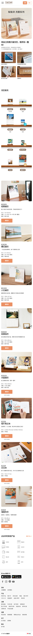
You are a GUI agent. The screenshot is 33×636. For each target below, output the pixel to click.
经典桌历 (5, 206)
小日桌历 (5, 290)
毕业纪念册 (10, 608)
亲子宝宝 (16, 604)
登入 (30, 2)
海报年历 (5, 512)
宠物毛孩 (22, 604)
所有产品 (3, 596)
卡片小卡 (3, 598)
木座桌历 (5, 378)
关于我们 (3, 620)
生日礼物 (10, 604)
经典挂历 (5, 334)
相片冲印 (26, 596)
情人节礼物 (4, 606)
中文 (30, 633)
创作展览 (10, 590)
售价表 (23, 598)
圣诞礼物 (18, 606)
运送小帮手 (16, 598)
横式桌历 (5, 247)
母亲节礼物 (11, 606)
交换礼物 (3, 608)
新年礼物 (24, 606)
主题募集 (3, 590)
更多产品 (28, 536)
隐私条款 (24, 614)
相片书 (9, 596)
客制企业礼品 (17, 614)
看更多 (7, 220)
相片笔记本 (5, 424)
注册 (25, 2)
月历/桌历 (15, 596)
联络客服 (10, 614)
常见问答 (3, 614)
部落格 (9, 620)
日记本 (4, 468)
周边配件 (10, 598)
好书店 (3, 626)
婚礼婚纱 (3, 604)
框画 (20, 596)
